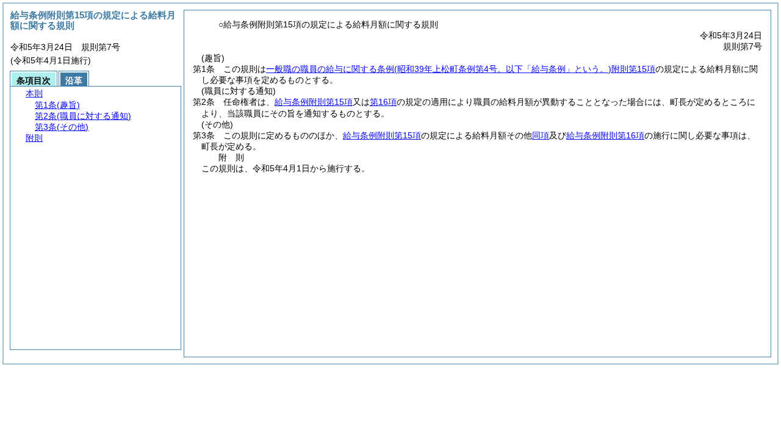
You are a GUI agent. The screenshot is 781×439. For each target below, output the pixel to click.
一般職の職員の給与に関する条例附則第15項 (460, 69)
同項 (540, 135)
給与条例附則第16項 (605, 135)
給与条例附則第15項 (314, 102)
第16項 (383, 102)
